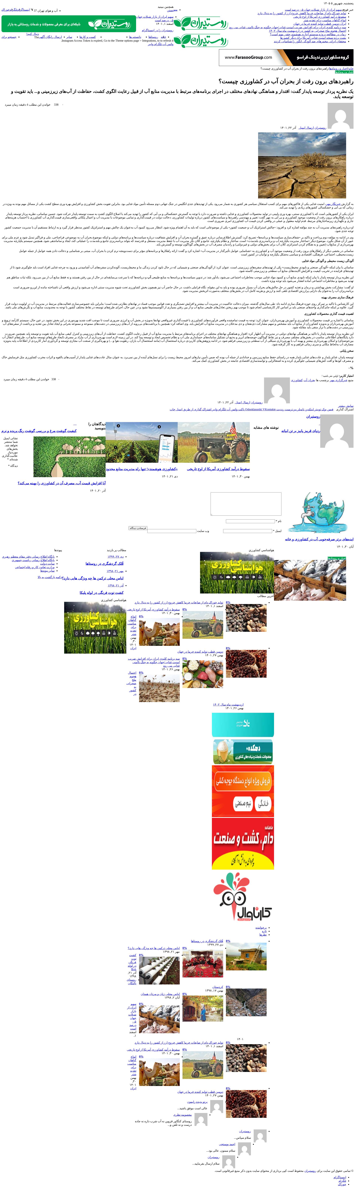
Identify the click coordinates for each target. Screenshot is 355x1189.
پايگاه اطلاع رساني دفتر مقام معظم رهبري (28, 556)
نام (278, 521)
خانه (351, 68)
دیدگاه (13, 465)
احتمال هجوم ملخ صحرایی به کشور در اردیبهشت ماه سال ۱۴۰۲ (307, 30)
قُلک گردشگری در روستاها (207, 941)
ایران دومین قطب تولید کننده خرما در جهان (319, 23)
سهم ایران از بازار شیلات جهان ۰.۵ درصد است (313, 9)
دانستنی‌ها (135, 36)
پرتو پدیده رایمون (197, 1101)
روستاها (153, 36)
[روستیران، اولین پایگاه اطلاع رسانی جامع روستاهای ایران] (201, 30)
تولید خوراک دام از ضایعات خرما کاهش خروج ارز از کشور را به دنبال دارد (302, 13)
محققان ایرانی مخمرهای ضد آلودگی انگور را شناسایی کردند (310, 41)
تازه (264, 931)
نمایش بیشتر (346, 405)
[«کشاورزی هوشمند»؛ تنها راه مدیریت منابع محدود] (142, 461)
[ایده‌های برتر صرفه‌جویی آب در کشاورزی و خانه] (317, 532)
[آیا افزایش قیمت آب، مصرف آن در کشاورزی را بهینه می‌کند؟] (69, 476)
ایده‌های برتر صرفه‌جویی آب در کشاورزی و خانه (319, 539)
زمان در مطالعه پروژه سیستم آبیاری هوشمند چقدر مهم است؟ (308, 34)
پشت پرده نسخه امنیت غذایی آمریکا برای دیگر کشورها (313, 37)
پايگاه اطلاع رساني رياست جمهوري (33, 560)
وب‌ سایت (203, 530)
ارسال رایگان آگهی (50, 36)
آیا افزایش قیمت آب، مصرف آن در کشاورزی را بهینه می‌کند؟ (62, 483)
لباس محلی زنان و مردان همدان (160, 994)
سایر (69, 36)
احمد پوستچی (227, 1144)
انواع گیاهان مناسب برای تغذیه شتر (324, 20)
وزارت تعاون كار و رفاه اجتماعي (35, 567)
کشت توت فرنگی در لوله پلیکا (132, 962)
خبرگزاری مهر (338, 380)
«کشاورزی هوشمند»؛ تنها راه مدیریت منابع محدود (142, 469)
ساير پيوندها (47, 570)
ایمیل (277, 530)
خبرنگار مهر (333, 203)
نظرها (263, 934)
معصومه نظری (182, 1114)
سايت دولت (47, 563)
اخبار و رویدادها (112, 36)
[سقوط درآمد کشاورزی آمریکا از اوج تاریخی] (214, 461)
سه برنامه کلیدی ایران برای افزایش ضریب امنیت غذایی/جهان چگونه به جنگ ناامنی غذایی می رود (287, 27)
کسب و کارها (88, 36)
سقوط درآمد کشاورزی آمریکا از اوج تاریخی (319, 16)
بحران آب (309, 380)
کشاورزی (297, 380)
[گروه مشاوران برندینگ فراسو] (286, 65)
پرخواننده (261, 927)
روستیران (320, 127)
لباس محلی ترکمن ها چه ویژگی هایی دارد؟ (154, 948)
